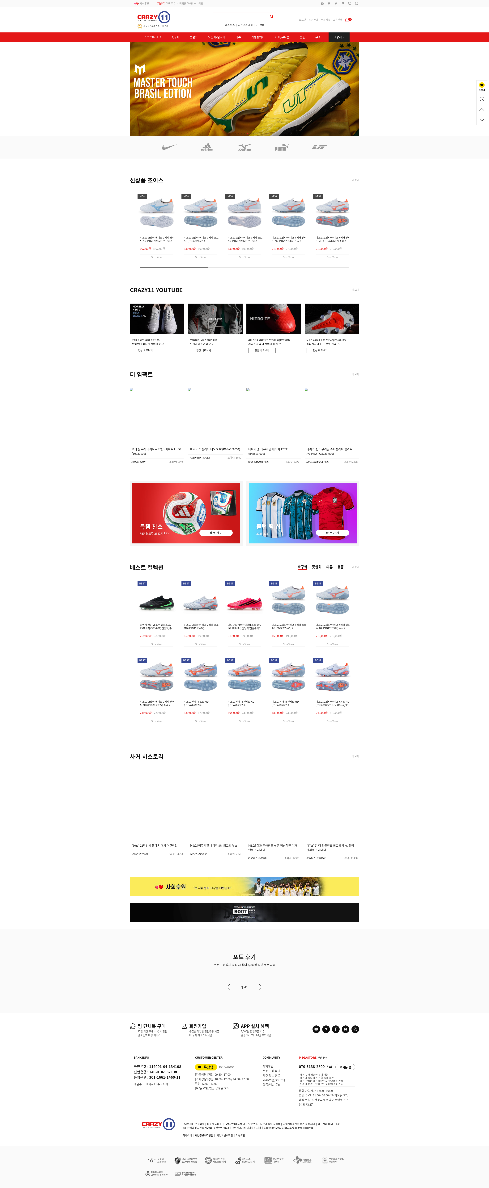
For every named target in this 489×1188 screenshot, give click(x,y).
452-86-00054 (307, 1124)
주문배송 (325, 19)
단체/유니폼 (282, 37)
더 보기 (355, 180)
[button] (235, 134)
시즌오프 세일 (245, 25)
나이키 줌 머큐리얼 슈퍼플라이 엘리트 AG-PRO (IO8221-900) (329, 451)
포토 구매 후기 (271, 1071)
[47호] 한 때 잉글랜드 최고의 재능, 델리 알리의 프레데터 (330, 847)
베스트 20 (230, 25)
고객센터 (337, 19)
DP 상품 (260, 25)
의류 (238, 37)
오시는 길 (345, 1067)
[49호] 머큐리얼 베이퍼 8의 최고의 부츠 (213, 845)
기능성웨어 (258, 37)
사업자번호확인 (225, 1135)
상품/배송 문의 (272, 1084)
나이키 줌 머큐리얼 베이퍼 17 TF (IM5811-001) (267, 451)
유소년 (319, 37)
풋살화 (194, 37)
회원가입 (313, 19)
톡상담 (208, 1067)
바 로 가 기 (216, 533)
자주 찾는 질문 (271, 1075)
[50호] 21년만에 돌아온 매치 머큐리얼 (154, 845)
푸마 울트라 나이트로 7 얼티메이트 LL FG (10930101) (156, 451)
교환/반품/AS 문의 (274, 1080)
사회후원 (144, 3)
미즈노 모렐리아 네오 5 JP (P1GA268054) (215, 449)
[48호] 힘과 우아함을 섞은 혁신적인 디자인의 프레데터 (272, 847)
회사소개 (187, 1135)
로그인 (302, 19)
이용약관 (240, 1135)
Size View (156, 257)
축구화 (175, 37)
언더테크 (155, 37)
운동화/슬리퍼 (216, 37)
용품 (302, 37)
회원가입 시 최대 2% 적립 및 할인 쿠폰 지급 (184, 3)
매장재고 (339, 37)
